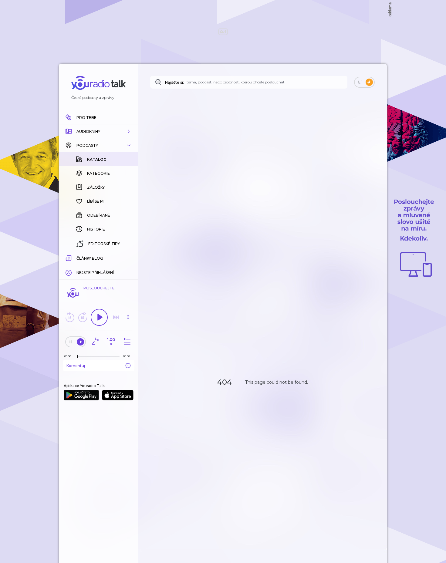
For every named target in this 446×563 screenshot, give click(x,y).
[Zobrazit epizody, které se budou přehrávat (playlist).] (126, 341)
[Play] (99, 317)
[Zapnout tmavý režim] (364, 82)
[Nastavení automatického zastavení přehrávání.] (95, 341)
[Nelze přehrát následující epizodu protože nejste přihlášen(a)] (116, 317)
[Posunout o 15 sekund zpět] (69, 317)
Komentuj (75, 365)
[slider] (78, 357)
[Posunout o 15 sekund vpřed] (82, 317)
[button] (98, 131)
